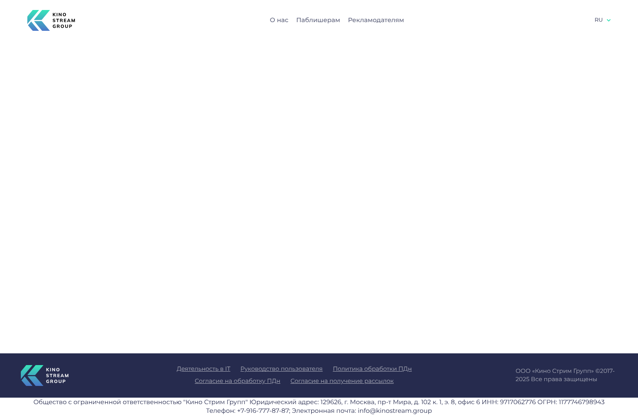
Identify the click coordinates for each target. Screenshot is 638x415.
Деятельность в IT (203, 369)
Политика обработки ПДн (372, 369)
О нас (279, 20)
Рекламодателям (376, 20)
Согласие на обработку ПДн (237, 381)
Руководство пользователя (281, 369)
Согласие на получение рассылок (342, 381)
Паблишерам (318, 20)
